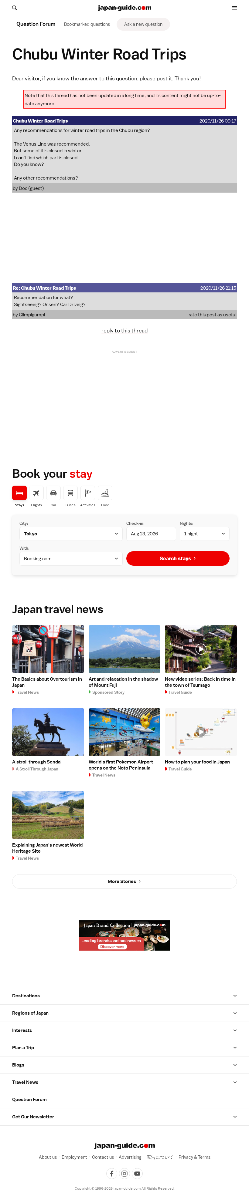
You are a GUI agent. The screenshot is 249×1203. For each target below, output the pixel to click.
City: (23, 523)
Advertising (130, 1157)
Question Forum (29, 1100)
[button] (235, 995)
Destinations (26, 996)
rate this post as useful (212, 315)
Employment (74, 1157)
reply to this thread (124, 330)
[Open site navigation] (234, 8)
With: (24, 548)
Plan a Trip (23, 1048)
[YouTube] (137, 1173)
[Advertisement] (124, 238)
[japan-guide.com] (124, 8)
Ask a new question (143, 24)
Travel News (25, 1082)
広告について (160, 1157)
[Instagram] (124, 1173)
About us (48, 1157)
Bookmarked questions (87, 24)
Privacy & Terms (194, 1157)
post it (164, 78)
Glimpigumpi (32, 315)
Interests (22, 1030)
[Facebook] (111, 1173)
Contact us (103, 1157)
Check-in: (135, 523)
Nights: (186, 523)
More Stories (122, 881)
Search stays (175, 558)
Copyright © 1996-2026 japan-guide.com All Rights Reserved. (125, 1188)
